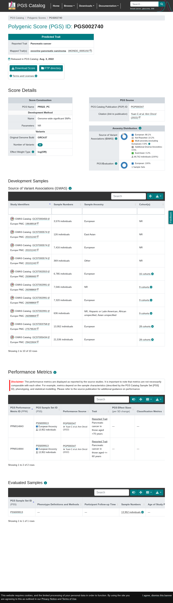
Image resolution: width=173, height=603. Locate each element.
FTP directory (52, 68)
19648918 (30, 223)
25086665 (30, 276)
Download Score (24, 68)
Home (56, 5)
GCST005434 (39, 337)
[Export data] (159, 196)
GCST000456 (39, 218)
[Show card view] (133, 399)
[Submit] (161, 4)
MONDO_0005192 (79, 50)
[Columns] (149, 399)
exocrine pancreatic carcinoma (48, 50)
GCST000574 (39, 232)
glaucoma (146, 8)
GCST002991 (39, 284)
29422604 (30, 342)
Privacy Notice (49, 599)
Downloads (85, 5)
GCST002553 (39, 271)
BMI (152, 8)
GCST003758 (39, 324)
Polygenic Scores (36, 17)
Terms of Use (69, 599)
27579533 (30, 329)
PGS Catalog (17, 17)
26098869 (30, 289)
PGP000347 (137, 106)
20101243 (30, 237)
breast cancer (135, 8)
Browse (68, 5)
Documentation (108, 5)
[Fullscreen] (150, 196)
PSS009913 (42, 423)
